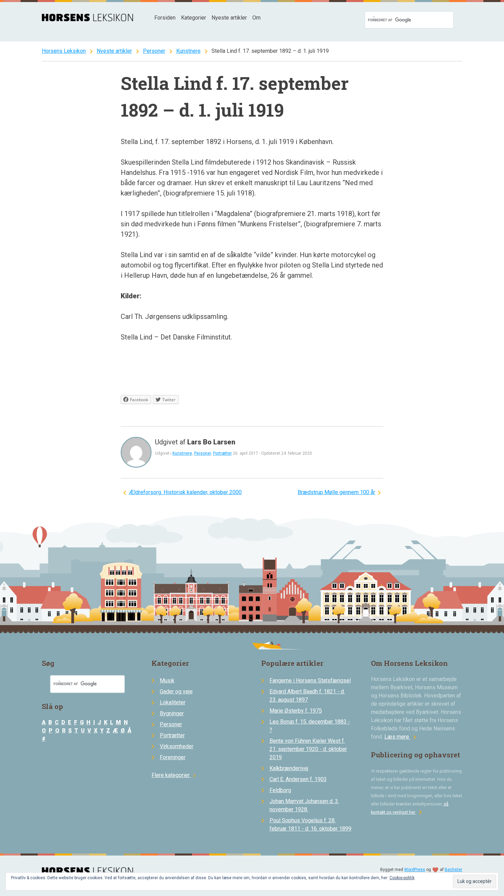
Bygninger (172, 713)
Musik (167, 680)
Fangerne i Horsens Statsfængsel (310, 680)
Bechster (453, 869)
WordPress (414, 869)
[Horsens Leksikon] (87, 19)
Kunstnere (188, 51)
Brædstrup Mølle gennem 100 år (336, 492)
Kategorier (193, 17)
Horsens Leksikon (64, 51)
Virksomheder (176, 746)
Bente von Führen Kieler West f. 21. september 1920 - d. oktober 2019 (308, 749)
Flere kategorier (175, 775)
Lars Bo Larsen (211, 442)
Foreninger (172, 757)
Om (256, 17)
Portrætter (222, 453)
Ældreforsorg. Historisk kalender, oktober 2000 (185, 492)
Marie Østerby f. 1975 (295, 710)
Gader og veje (176, 691)
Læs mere (401, 736)
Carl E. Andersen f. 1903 (298, 779)
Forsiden (165, 17)
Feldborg (280, 790)
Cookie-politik (402, 877)
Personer (154, 51)
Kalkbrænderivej (288, 768)
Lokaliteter (172, 702)
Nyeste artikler (229, 17)
